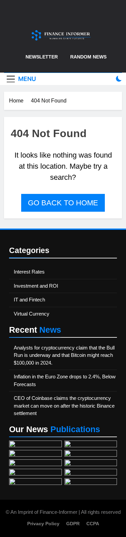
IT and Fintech (29, 299)
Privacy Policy (43, 523)
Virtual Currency (31, 314)
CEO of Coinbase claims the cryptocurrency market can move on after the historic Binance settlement (64, 405)
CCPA (92, 523)
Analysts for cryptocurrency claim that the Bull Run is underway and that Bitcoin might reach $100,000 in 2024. (64, 355)
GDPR (73, 523)
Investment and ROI (36, 286)
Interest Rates (29, 272)
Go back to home (63, 203)
